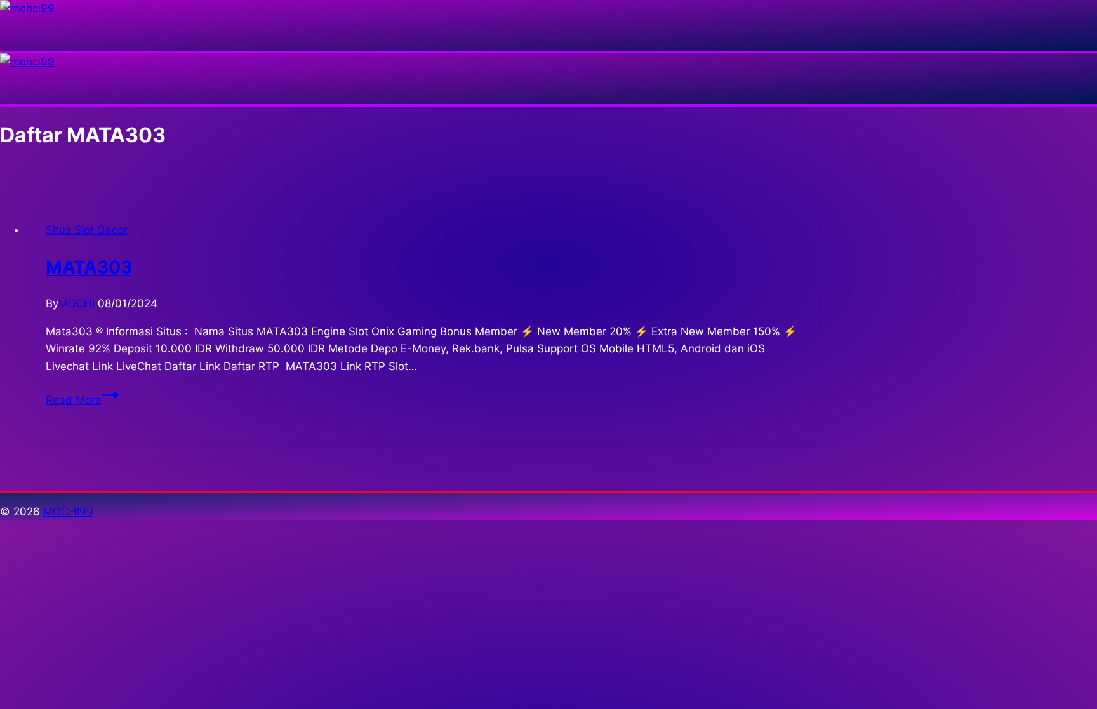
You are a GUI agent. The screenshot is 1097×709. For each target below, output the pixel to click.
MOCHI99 (68, 511)
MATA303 (89, 267)
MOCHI (76, 303)
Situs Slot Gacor (87, 229)
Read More (82, 400)
